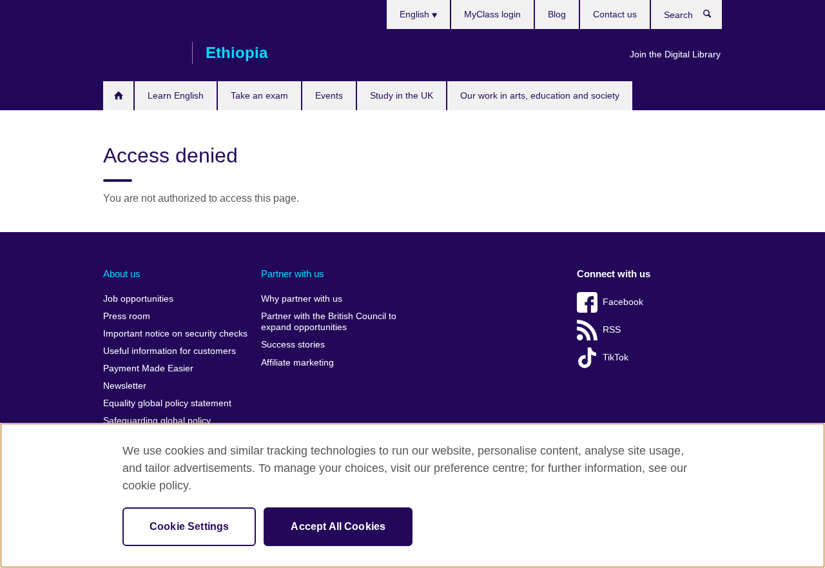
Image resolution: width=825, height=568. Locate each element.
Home (118, 95)
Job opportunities (138, 299)
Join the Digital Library (675, 54)
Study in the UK (401, 95)
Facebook (623, 302)
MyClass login (492, 14)
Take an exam (259, 95)
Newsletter (124, 386)
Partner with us (292, 273)
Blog (557, 14)
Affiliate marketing (297, 362)
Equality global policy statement (167, 403)
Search (714, 16)
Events (329, 95)
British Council (141, 53)
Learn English (176, 95)
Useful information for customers (169, 351)
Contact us (615, 14)
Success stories (293, 344)
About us (122, 273)
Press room (126, 316)
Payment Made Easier (148, 368)
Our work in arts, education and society (539, 95)
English (416, 14)
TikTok (615, 357)
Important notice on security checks (175, 333)
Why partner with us (301, 299)
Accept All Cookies (338, 526)
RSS (612, 330)
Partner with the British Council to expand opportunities (328, 322)
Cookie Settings (189, 526)
